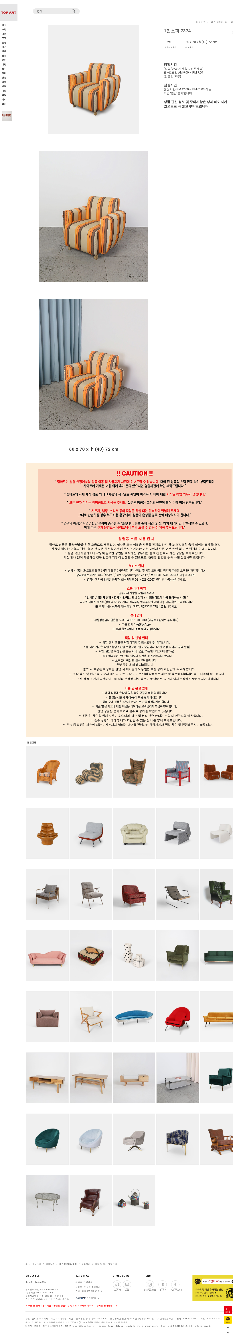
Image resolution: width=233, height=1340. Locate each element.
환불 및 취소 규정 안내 (106, 1264)
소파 (211, 22)
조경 (4, 29)
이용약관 (50, 1264)
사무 (4, 51)
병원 (4, 77)
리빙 (4, 64)
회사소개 (36, 1264)
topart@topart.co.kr (120, 1326)
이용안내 (86, 1264)
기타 (4, 99)
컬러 (4, 104)
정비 (4, 73)
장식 (4, 69)
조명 (4, 38)
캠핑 (4, 56)
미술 (4, 91)
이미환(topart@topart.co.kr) (80, 1326)
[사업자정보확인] (165, 1319)
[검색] (74, 11)
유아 (4, 60)
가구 (203, 22)
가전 (4, 47)
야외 (4, 34)
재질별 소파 (222, 22)
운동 (4, 42)
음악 (4, 95)
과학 (4, 82)
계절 (4, 86)
